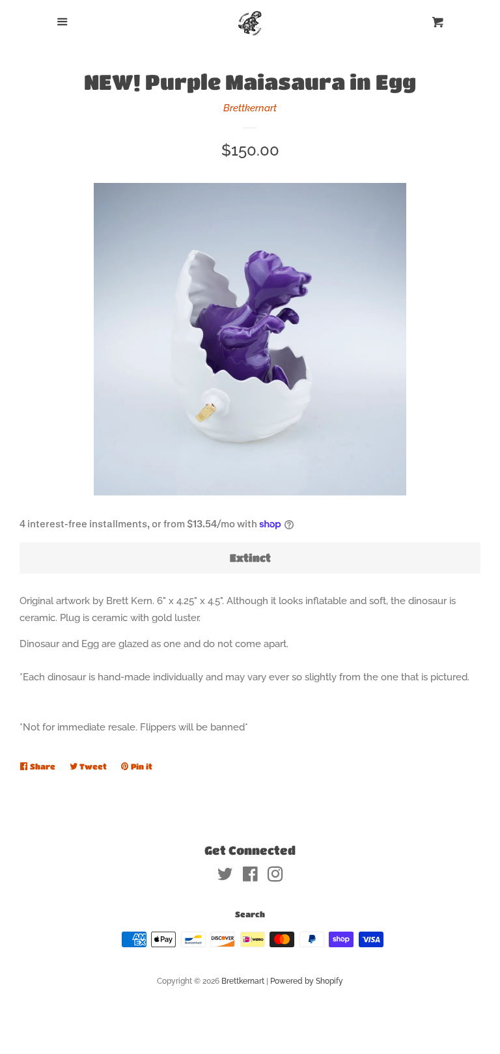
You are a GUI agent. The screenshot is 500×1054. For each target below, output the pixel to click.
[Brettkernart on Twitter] (225, 877)
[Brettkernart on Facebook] (250, 877)
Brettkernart (250, 108)
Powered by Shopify (306, 981)
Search (250, 914)
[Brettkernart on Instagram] (275, 877)
